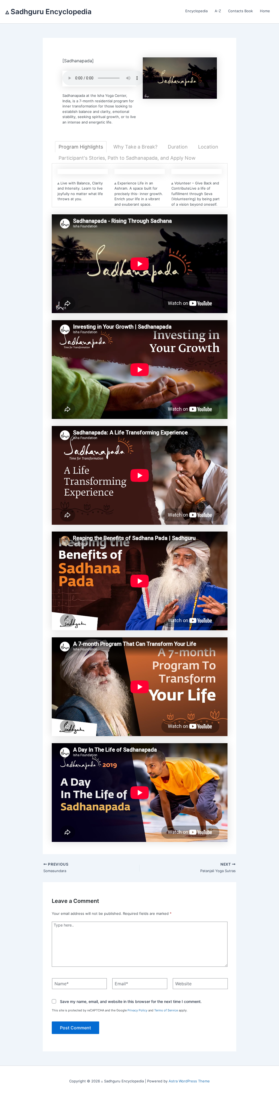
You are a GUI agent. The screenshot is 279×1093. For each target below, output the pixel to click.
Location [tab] (208, 147)
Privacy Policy (137, 1010)
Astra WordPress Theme (189, 1081)
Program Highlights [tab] (81, 147)
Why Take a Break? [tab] (135, 147)
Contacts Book (240, 11)
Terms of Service (166, 1010)
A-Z (218, 11)
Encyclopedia (196, 11)
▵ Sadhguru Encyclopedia (48, 11)
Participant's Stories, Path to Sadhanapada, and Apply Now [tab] (127, 158)
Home (265, 11)
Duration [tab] (178, 147)
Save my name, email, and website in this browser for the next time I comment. (131, 1001)
